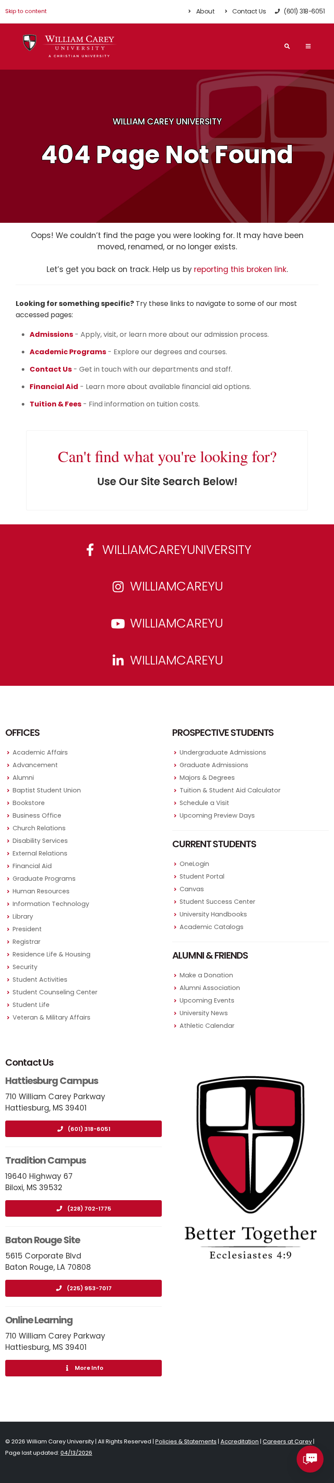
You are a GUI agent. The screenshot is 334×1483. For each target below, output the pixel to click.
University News (204, 1013)
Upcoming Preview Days (217, 815)
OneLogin (194, 863)
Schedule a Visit (204, 803)
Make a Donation (206, 975)
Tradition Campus (45, 1160)
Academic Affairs (40, 752)
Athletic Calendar (207, 1025)
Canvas (192, 889)
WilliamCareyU (175, 623)
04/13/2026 (76, 1453)
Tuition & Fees (55, 404)
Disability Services (40, 840)
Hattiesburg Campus (51, 1080)
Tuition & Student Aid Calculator (230, 790)
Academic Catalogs (212, 927)
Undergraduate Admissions (223, 752)
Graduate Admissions (214, 765)
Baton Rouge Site (42, 1240)
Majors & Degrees (207, 777)
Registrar (26, 941)
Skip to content (26, 11)
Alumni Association (210, 987)
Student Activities (40, 979)
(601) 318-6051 (89, 1129)
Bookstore (29, 803)
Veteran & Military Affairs (51, 1017)
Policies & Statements (186, 1441)
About (204, 11)
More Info (89, 1368)
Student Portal (202, 876)
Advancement (35, 765)
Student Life (31, 1004)
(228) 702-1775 (89, 1208)
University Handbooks (213, 914)
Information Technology (51, 903)
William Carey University (167, 121)
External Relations (40, 853)
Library (23, 916)
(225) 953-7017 (89, 1288)
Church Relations (39, 828)
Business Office (37, 815)
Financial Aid (32, 866)
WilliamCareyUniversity (175, 549)
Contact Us (248, 11)
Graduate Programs (44, 878)
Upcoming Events (207, 1000)
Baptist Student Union (47, 790)
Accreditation (239, 1441)
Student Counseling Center (55, 992)
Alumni (23, 777)
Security (25, 967)
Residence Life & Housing (51, 954)
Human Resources (41, 891)
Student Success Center (217, 901)
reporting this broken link (240, 269)
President (27, 929)
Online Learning (39, 1320)
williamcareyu (175, 586)
